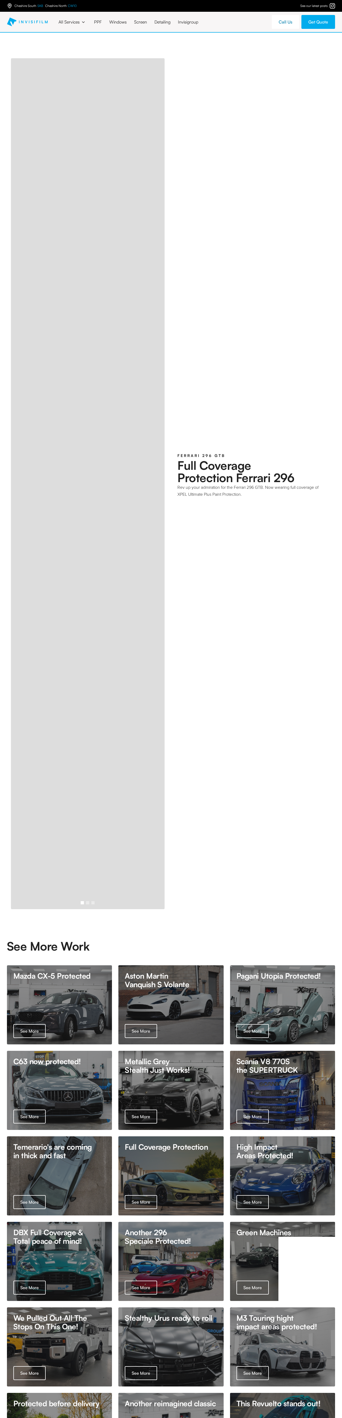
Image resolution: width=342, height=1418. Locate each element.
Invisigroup (188, 22)
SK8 (40, 6)
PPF (98, 22)
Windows (118, 22)
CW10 (72, 6)
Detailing (162, 22)
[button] (72, 22)
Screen (140, 22)
